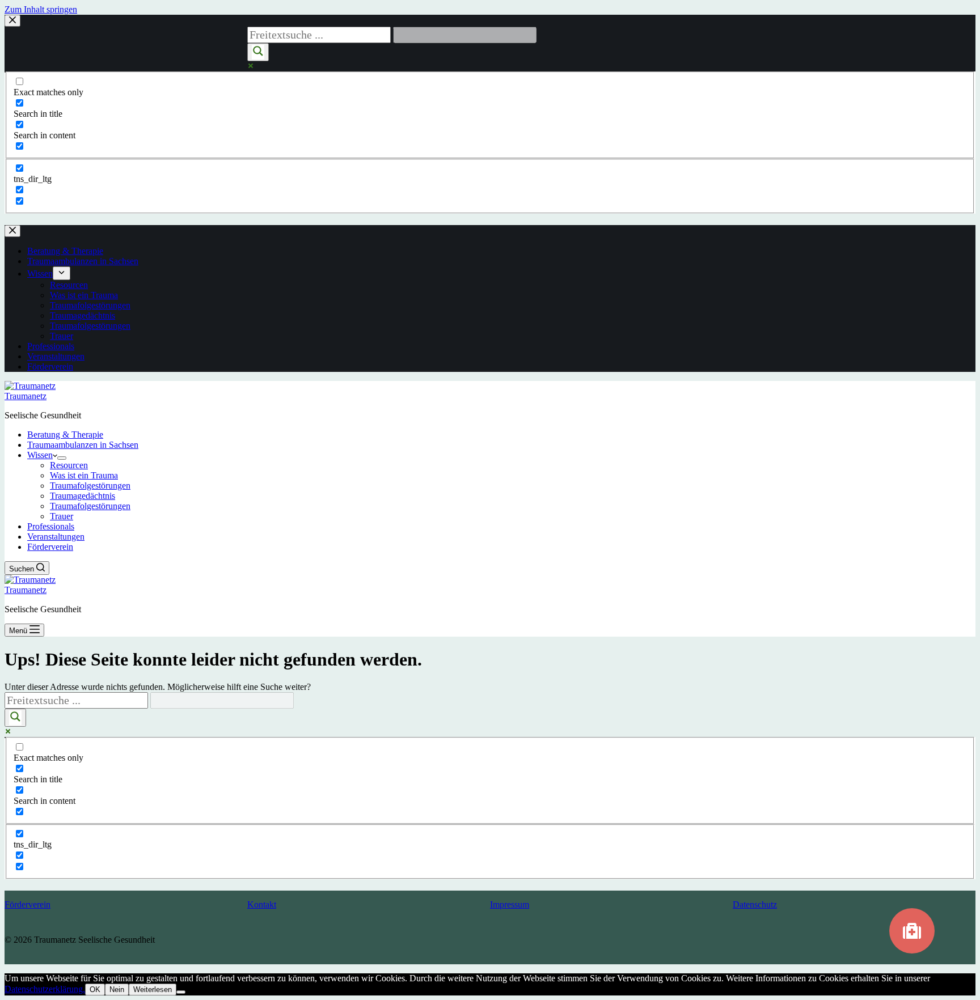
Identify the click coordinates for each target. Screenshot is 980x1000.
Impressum (509, 904)
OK (95, 989)
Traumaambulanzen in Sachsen (82, 445)
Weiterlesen (152, 989)
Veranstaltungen (56, 536)
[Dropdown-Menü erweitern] (61, 458)
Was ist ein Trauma (84, 475)
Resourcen (69, 465)
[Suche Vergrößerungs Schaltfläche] (15, 718)
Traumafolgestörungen (90, 485)
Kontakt (261, 904)
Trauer (61, 516)
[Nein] (180, 992)
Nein (116, 989)
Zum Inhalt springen (41, 9)
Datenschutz (755, 904)
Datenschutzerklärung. (45, 989)
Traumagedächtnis (82, 496)
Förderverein (50, 547)
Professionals (50, 526)
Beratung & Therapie (65, 434)
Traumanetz (26, 396)
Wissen (40, 455)
